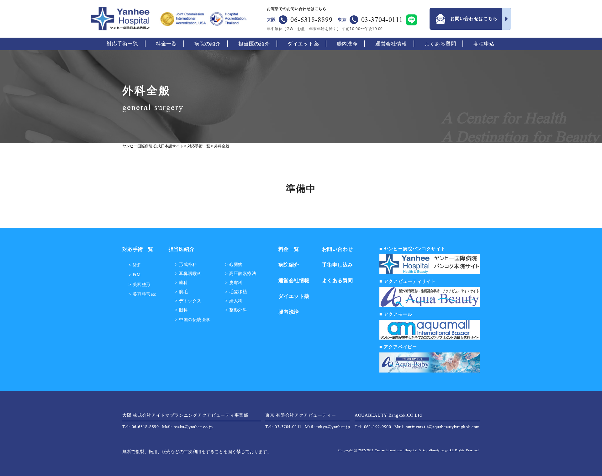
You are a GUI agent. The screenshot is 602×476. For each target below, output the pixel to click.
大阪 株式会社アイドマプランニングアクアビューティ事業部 (185, 415)
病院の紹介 (207, 43)
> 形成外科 (186, 264)
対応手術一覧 (122, 43)
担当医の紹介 (254, 43)
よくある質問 (440, 43)
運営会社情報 (391, 43)
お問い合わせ (337, 249)
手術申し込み (337, 264)
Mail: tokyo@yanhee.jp (327, 426)
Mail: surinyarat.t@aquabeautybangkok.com (437, 426)
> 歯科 (181, 283)
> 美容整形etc (142, 294)
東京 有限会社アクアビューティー (300, 415)
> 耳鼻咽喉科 (188, 274)
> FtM (134, 274)
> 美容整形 (140, 284)
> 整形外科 (236, 310)
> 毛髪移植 (236, 292)
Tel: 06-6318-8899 (140, 426)
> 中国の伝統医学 (193, 319)
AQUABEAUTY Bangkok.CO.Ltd (388, 415)
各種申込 (483, 43)
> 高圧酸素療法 (240, 274)
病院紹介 (288, 264)
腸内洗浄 (347, 43)
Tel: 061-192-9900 (373, 426)
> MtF (134, 265)
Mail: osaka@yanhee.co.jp (187, 426)
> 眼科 (181, 310)
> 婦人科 (234, 301)
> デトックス (188, 301)
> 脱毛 (181, 292)
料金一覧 (166, 43)
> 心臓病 (234, 264)
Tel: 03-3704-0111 (283, 426)
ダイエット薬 (303, 43)
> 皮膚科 (234, 283)
